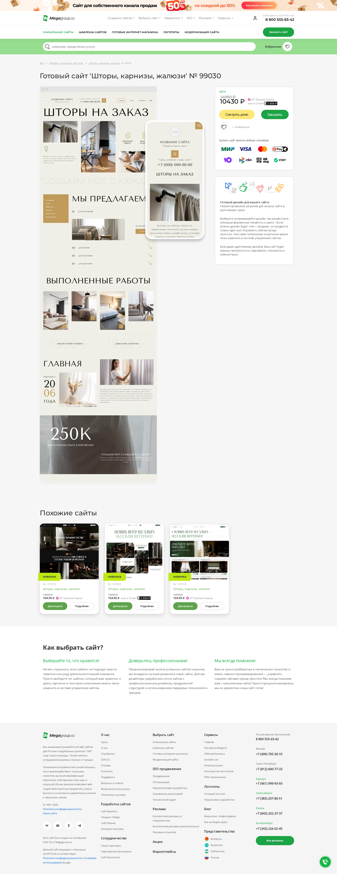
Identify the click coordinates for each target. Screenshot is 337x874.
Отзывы (106, 765)
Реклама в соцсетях (164, 832)
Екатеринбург (264, 823)
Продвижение (161, 776)
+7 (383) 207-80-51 (269, 798)
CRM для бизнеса (214, 753)
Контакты (107, 771)
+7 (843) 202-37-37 (269, 813)
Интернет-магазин (112, 829)
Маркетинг (172, 18)
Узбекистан (217, 851)
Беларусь (216, 839)
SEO (189, 18)
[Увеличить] (91, 562)
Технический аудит (164, 799)
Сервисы (224, 18)
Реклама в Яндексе (215, 748)
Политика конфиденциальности (62, 809)
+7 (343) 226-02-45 (269, 828)
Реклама (205, 18)
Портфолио (108, 753)
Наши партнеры (111, 845)
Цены (104, 742)
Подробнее (81, 606)
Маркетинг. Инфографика (220, 816)
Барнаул (261, 779)
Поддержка (108, 777)
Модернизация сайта (202, 32)
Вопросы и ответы (112, 783)
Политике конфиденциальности (62, 858)
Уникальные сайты (58, 32)
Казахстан (217, 845)
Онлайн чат (211, 759)
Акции (158, 842)
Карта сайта (50, 813)
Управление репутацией (167, 794)
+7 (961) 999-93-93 (269, 783)
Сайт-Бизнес (108, 823)
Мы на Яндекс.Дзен (215, 822)
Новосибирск (264, 793)
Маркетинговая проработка (170, 788)
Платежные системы (113, 795)
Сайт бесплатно (110, 857)
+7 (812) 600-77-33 (269, 769)
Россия (215, 857)
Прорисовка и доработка (219, 799)
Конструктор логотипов (218, 771)
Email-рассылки (213, 765)
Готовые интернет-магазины (135, 32)
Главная (209, 742)
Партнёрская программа (116, 851)
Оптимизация (161, 782)
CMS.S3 (105, 759)
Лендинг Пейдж (110, 817)
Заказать (274, 114)
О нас (104, 748)
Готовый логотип (214, 794)
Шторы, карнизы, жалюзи (61, 589)
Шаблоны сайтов (93, 32)
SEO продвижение (167, 769)
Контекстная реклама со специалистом (167, 818)
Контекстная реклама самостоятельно (176, 826)
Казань (260, 808)
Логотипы (171, 32)
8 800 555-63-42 (279, 20)
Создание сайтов (120, 18)
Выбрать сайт (148, 18)
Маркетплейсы (164, 851)
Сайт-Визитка (109, 811)
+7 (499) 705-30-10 (269, 754)
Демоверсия (55, 606)
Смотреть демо (236, 114)
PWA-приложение (215, 777)
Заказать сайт (278, 31)
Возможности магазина (115, 789)
